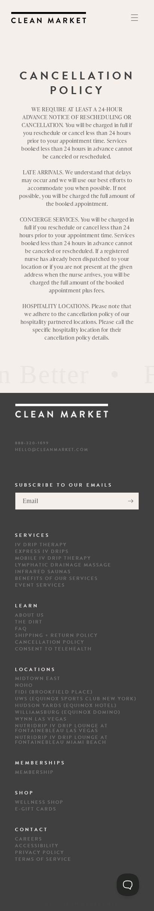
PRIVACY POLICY (39, 852)
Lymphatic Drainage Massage (63, 565)
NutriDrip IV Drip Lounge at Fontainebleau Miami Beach (61, 740)
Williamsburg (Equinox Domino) (67, 712)
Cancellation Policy (49, 642)
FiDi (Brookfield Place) (54, 692)
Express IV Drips (42, 551)
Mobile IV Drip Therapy (53, 558)
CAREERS (28, 839)
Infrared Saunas (43, 571)
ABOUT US (29, 615)
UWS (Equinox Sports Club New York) (75, 699)
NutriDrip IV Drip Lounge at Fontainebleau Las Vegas (61, 728)
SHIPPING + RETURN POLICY (56, 635)
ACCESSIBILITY (37, 846)
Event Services (40, 585)
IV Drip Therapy (41, 544)
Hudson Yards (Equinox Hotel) (66, 705)
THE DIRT (29, 622)
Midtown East (38, 678)
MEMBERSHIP (34, 772)
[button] (134, 17)
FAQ (21, 628)
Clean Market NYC (89, 904)
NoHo (24, 685)
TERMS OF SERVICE (43, 859)
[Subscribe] (130, 501)
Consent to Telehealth (53, 649)
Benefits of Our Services (56, 578)
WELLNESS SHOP (39, 802)
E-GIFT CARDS (35, 809)
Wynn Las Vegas (41, 719)
